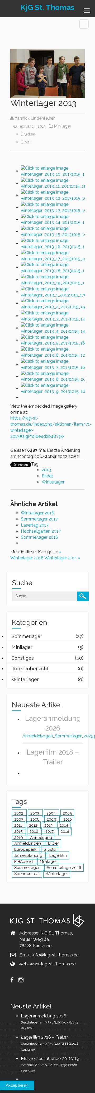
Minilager (62, 126)
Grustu (50, 849)
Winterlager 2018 (37, 512)
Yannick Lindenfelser (35, 118)
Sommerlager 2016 (39, 537)
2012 (33, 825)
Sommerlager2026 (64, 867)
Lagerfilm (58, 855)
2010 (67, 819)
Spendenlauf (27, 873)
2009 (52, 819)
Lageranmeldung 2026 (43, 1015)
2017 (50, 831)
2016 (34, 831)
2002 (19, 813)
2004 (51, 813)
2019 (19, 837)
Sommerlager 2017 (39, 519)
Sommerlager (27, 867)
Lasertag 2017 (35, 525)
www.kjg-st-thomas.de (53, 963)
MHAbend (24, 861)
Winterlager (53, 482)
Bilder (47, 475)
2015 (18, 831)
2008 (35, 819)
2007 (19, 819)
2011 (18, 825)
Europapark (25, 849)
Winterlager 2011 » (62, 557)
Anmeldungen (28, 843)
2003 (35, 813)
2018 (65, 831)
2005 (67, 813)
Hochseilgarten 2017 (41, 531)
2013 (46, 469)
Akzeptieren (17, 1085)
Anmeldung (41, 837)
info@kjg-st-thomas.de (55, 954)
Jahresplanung (28, 855)
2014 (64, 825)
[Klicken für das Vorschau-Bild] (47, 73)
